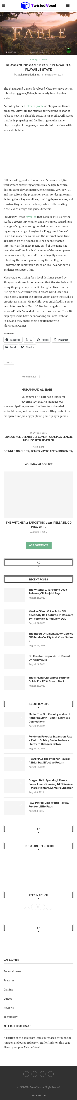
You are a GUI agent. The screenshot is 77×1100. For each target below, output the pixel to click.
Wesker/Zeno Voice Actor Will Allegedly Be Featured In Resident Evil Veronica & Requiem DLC (51, 615)
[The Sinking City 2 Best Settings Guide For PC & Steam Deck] (14, 683)
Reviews (9, 1007)
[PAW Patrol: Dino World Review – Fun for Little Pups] (14, 808)
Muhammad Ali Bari (29, 74)
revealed (31, 216)
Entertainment (13, 971)
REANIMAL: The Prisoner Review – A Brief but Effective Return (50, 760)
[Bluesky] (51, 1074)
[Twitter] (34, 1074)
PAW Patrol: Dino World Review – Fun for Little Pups (50, 804)
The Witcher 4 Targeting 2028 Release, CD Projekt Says (48, 591)
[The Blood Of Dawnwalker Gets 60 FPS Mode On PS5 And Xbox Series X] (14, 639)
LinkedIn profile (34, 106)
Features (9, 980)
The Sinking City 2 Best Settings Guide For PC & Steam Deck (49, 679)
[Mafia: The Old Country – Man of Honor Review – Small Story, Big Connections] (14, 719)
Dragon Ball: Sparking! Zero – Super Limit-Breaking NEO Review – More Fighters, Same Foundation (51, 784)
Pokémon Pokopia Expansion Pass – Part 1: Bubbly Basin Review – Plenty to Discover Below (50, 740)
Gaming (8, 989)
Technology (11, 1016)
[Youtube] (42, 1074)
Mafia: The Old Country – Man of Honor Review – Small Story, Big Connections (49, 718)
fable (9, 362)
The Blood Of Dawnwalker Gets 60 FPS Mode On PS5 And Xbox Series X (51, 637)
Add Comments (38, 545)
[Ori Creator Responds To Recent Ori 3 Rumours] (14, 661)
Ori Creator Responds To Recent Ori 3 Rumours (49, 658)
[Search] (73, 5)
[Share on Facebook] (49, 376)
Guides (8, 998)
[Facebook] (26, 1074)
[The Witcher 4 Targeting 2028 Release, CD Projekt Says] (38, 494)
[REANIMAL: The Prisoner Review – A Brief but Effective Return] (14, 764)
